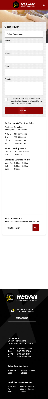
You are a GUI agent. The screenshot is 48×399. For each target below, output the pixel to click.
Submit (24, 110)
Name (7, 40)
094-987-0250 (20, 134)
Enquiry (8, 79)
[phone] (44, 5)
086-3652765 (20, 140)
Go (35, 228)
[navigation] (4, 5)
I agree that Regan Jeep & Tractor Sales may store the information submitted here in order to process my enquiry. (26, 101)
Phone (8, 53)
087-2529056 (20, 137)
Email (7, 66)
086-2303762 (20, 143)
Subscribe (22, 318)
